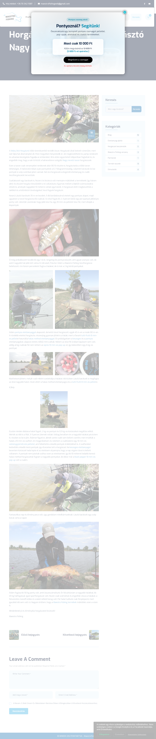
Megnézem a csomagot (78, 60)
